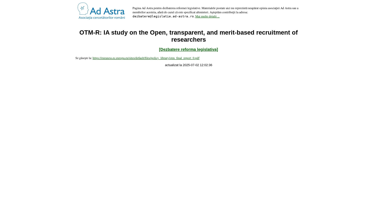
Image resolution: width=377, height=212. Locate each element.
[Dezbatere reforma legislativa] (188, 49)
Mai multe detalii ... (207, 16)
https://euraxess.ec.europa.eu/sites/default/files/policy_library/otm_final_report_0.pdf (146, 58)
